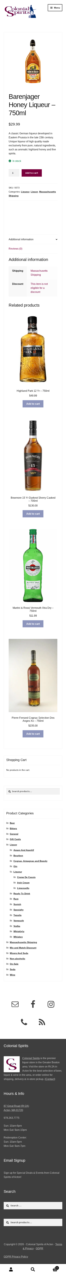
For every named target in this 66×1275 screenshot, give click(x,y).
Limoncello (23, 888)
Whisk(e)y (18, 931)
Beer (12, 823)
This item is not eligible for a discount (39, 288)
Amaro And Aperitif (23, 850)
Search (33, 1269)
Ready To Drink (21, 893)
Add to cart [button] (33, 403)
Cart (51, 1267)
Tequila (17, 915)
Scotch (17, 904)
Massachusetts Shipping (23, 942)
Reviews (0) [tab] (15, 248)
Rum (15, 899)
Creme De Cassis (26, 877)
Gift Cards (15, 839)
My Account (11, 1269)
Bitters (13, 828)
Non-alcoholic (17, 958)
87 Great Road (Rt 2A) (16, 1106)
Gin (15, 866)
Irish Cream (23, 882)
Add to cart (31, 172)
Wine (12, 975)
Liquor (34, 191)
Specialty (18, 909)
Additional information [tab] (21, 239)
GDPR (39, 1248)
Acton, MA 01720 (13, 1110)
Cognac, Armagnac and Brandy (30, 861)
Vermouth (18, 920)
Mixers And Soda (19, 953)
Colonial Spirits (31, 1058)
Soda (12, 969)
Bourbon (18, 855)
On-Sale (14, 964)
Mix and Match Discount (23, 947)
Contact (49, 1079)
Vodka (16, 926)
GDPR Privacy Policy (16, 1256)
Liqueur (25, 191)
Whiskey (18, 937)
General (14, 834)
